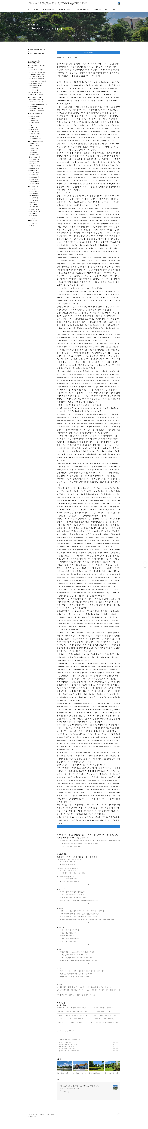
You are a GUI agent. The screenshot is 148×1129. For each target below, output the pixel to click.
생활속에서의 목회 (34, 195)
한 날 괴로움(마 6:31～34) (65, 1046)
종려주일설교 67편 (34, 152)
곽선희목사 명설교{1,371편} (36, 99)
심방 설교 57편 (33, 127)
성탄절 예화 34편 (33, 179)
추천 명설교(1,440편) (64, 1042)
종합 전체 (67, 1039)
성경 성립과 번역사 (34, 202)
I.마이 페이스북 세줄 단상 (35, 90)
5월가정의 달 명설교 (34, 157)
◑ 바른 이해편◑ (33, 186)
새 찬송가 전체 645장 (34, 211)
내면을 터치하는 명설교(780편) (37, 72)
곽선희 (36, 9)
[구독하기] (145, 566)
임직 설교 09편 (33, 125)
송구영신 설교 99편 (34, 181)
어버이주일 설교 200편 (35, 161)
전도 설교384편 (33, 118)
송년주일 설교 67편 (34, 184)
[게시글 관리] (64, 1030)
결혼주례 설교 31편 (34, 131)
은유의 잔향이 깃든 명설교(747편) (37, 76)
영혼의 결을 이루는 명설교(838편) (37, 79)
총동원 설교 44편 (33, 120)
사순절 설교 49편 (33, 148)
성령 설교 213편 (33, 163)
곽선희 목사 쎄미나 (34, 106)
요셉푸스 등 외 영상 (34, 207)
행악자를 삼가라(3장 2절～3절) (67, 1049)
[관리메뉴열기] (145, 563)
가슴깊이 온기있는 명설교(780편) (37, 81)
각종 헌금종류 (33, 216)
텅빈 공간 (32, 225)
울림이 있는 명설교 (48, 9)
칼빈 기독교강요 (33, 200)
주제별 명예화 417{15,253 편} (36, 111)
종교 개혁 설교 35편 (34, 134)
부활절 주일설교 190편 (35, 155)
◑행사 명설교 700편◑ (35, 113)
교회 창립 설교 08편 (34, 116)
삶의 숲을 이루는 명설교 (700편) (37, 74)
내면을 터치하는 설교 (65, 9)
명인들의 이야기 (33, 193)
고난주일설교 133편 (34, 150)
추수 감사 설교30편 (34, 172)
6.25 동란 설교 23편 (34, 166)
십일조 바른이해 (33, 88)
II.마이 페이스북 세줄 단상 (35, 92)
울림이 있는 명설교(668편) (36, 70)
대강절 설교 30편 (33, 175)
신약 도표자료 (33, 204)
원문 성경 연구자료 (34, 191)
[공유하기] (62, 1030)
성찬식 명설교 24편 (34, 123)
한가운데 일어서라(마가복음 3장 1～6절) (69, 1051)
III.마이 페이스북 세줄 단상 (36, 94)
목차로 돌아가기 (88, 52)
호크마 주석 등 (33, 218)
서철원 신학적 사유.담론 (35, 83)
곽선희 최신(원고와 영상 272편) (37, 102)
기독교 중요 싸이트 (34, 209)
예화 (114, 9)
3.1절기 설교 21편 (34, 146)
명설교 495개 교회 (34, 213)
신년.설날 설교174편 (34, 143)
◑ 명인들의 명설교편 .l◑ (35, 97)
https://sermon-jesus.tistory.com (69, 1088)
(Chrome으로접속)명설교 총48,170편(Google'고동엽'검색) (58, 3)
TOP (119, 1114)
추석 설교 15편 (33, 170)
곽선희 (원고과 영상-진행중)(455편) (38, 104)
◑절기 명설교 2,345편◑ (35, 141)
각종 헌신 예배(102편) (35, 138)
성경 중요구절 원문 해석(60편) (36, 85)
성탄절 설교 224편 (34, 177)
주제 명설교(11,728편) (100, 9)
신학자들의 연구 (33, 198)
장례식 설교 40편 (33, 136)
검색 (115, 3)
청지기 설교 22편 (33, 129)
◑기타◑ (61, 1039)
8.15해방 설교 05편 (34, 168)
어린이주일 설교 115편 (35, 159)
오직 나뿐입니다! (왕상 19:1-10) (67, 1044)
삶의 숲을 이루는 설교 (83, 9)
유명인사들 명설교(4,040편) (36, 108)
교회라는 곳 (32, 189)
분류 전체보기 (34, 63)
